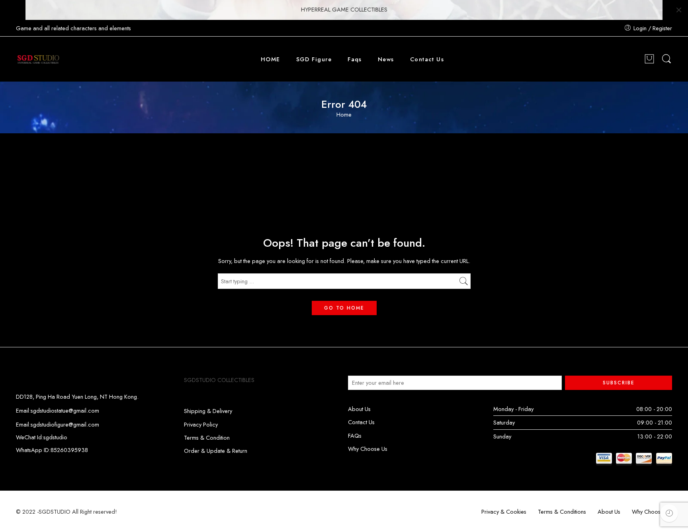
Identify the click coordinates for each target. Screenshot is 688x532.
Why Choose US (652, 511)
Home (344, 115)
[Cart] (649, 59)
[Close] (679, 10)
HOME (270, 59)
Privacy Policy (201, 424)
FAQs (355, 435)
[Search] (666, 59)
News (386, 59)
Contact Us (427, 59)
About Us (359, 409)
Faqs (355, 59)
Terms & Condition (207, 437)
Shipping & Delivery (208, 411)
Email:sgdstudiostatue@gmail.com (57, 410)
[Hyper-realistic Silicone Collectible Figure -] (38, 59)
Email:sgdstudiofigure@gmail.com (57, 424)
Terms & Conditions (562, 511)
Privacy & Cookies (503, 511)
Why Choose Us (367, 448)
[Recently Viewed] (669, 513)
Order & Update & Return (215, 450)
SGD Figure (314, 59)
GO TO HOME (344, 308)
